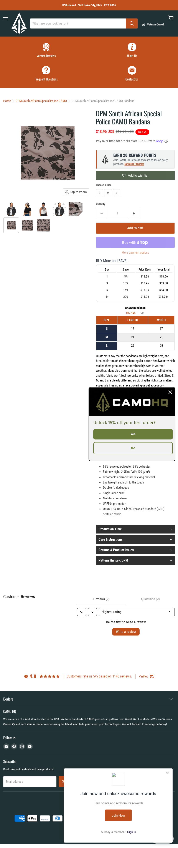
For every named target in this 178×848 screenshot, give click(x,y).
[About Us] (132, 51)
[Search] (132, 23)
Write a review (126, 632)
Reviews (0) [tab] (101, 598)
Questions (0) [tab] (150, 598)
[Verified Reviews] (46, 51)
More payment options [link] (135, 252)
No (133, 448)
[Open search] (81, 612)
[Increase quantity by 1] (133, 213)
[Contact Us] (132, 74)
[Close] (170, 392)
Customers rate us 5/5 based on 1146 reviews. (99, 676)
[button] (11, 209)
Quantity (100, 204)
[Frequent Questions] (46, 74)
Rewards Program (134, 164)
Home (7, 101)
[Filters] (92, 612)
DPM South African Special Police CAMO (41, 101)
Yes (133, 434)
